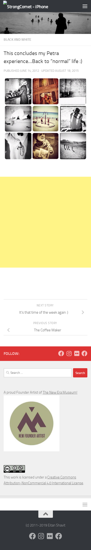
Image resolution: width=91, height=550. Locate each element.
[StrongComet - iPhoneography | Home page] (33, 6)
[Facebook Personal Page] (61, 353)
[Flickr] (77, 353)
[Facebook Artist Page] (84, 353)
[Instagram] (69, 353)
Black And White (17, 40)
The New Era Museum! (60, 392)
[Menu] (85, 6)
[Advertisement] (45, 222)
